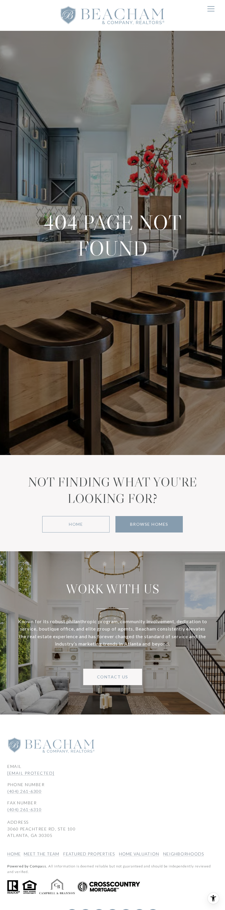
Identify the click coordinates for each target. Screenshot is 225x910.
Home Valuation (139, 853)
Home (76, 524)
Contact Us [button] (112, 676)
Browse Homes (149, 524)
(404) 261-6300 (24, 791)
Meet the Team (41, 853)
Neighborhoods (183, 853)
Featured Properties (89, 853)
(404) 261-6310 (24, 809)
